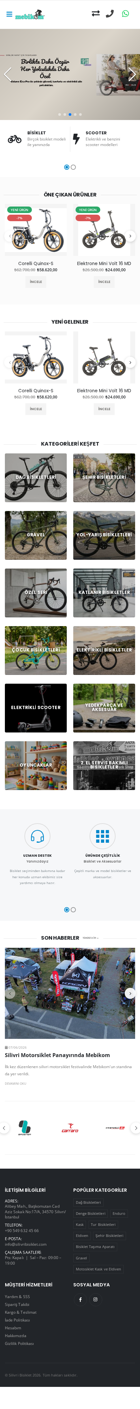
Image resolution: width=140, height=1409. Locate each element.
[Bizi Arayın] (110, 13)
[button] (59, 114)
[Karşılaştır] (96, 13)
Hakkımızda (15, 1335)
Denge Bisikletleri (90, 1213)
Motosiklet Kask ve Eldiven (98, 1269)
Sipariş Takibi (17, 1304)
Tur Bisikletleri (103, 1224)
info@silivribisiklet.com (26, 1244)
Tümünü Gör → (90, 938)
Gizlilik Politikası (19, 1343)
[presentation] (9, 236)
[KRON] (115, 1128)
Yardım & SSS (17, 1296)
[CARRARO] (25, 1128)
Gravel (81, 1257)
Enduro (119, 1213)
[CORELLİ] (70, 1128)
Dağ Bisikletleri (88, 1202)
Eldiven (82, 1235)
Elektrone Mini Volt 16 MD (104, 264)
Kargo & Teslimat (20, 1312)
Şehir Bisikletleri (109, 1235)
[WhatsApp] (125, 13)
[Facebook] (80, 1299)
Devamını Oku (15, 1083)
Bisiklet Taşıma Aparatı (95, 1246)
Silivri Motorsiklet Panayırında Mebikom (57, 1055)
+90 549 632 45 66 (22, 1230)
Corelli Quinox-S (35, 264)
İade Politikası (17, 1319)
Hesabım (13, 1327)
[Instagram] (95, 1299)
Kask (80, 1224)
